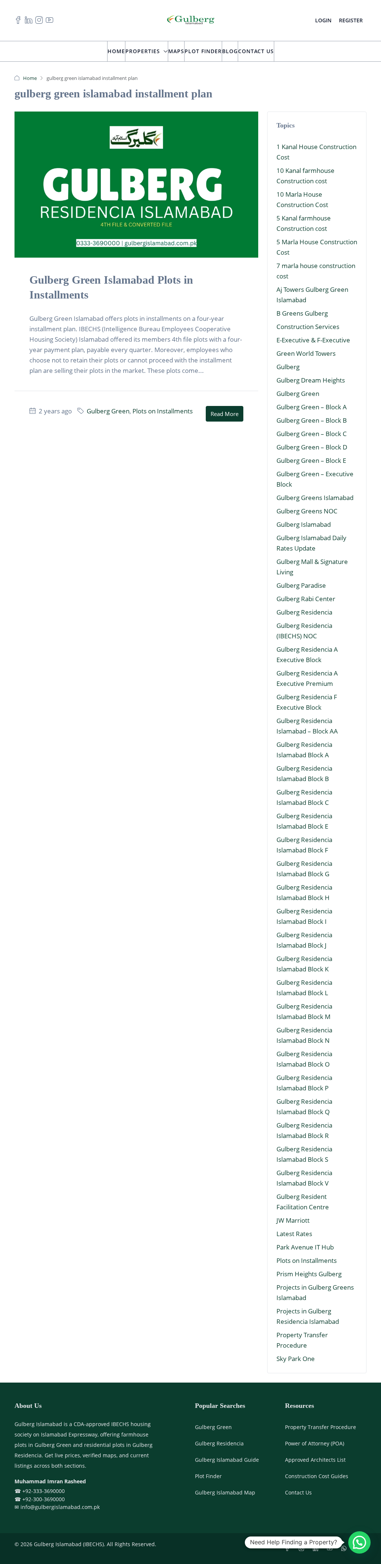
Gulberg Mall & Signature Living (312, 566)
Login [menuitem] (323, 20)
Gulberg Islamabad (303, 524)
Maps (176, 51)
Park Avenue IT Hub (305, 1247)
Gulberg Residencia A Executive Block (307, 654)
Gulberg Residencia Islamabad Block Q (304, 1106)
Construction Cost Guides (316, 1476)
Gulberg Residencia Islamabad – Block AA (307, 725)
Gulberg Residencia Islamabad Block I (304, 916)
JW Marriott (293, 1220)
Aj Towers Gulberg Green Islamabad (312, 294)
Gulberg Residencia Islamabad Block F (304, 844)
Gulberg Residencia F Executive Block (306, 702)
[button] (359, 1542)
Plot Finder (203, 51)
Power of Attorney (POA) (314, 1443)
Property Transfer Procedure (302, 1340)
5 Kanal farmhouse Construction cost (303, 223)
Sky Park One (295, 1358)
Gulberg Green (108, 411)
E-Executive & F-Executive (313, 340)
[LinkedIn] (317, 1548)
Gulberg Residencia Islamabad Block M (304, 1011)
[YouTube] (331, 1548)
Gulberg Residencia (304, 612)
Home (116, 51)
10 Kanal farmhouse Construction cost (305, 175)
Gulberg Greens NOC (306, 511)
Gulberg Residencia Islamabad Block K (304, 963)
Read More (224, 413)
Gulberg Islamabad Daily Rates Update (311, 542)
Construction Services (307, 326)
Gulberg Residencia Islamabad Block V (304, 1177)
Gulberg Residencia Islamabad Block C (304, 797)
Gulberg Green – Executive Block (314, 479)
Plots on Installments (162, 411)
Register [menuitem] (351, 20)
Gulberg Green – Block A (311, 407)
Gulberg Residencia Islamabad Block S (304, 1154)
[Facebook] (289, 1548)
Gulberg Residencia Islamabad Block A (304, 749)
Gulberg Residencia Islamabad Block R (304, 1130)
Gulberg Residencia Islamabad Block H (304, 892)
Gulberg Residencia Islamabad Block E (304, 821)
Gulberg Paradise (301, 585)
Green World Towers (306, 353)
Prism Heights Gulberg (309, 1274)
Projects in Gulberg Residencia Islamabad (307, 1316)
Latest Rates (294, 1233)
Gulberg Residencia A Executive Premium (307, 678)
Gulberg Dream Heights (310, 380)
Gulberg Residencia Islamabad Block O (304, 1058)
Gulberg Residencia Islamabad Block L (304, 987)
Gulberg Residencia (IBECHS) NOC (304, 630)
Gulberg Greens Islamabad (314, 497)
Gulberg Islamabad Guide (227, 1459)
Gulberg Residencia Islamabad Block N (304, 1035)
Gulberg (288, 366)
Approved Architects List (315, 1459)
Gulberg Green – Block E (311, 460)
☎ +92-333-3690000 (40, 1490)
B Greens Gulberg (302, 313)
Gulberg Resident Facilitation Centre (302, 1201)
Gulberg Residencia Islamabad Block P (304, 1082)
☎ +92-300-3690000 (40, 1499)
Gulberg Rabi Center (305, 598)
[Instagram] (303, 1548)
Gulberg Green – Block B (311, 420)
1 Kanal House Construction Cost (316, 151)
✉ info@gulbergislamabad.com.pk (57, 1506)
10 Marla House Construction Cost (302, 199)
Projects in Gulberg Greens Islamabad (315, 1292)
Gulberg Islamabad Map (225, 1492)
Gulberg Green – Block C (311, 433)
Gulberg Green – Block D (311, 447)
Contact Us (256, 51)
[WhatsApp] (345, 1548)
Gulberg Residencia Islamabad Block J (304, 940)
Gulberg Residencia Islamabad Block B (304, 773)
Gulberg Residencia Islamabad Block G (304, 868)
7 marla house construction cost (315, 270)
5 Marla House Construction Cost (316, 247)
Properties (142, 51)
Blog (230, 51)
